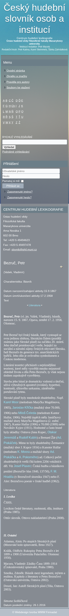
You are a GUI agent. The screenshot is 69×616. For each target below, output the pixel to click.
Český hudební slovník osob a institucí (34, 18)
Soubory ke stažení (18, 87)
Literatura (34, 305)
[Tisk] (61, 267)
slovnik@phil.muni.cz (24, 249)
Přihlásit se (13, 185)
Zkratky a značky (17, 76)
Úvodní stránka (16, 70)
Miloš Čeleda (27, 413)
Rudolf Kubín (28, 437)
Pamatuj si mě (11, 180)
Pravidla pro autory (18, 81)
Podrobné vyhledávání (16, 151)
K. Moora (23, 451)
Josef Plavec (22, 466)
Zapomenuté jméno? (20, 191)
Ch (13, 105)
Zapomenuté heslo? (19, 197)
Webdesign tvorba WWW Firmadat (36, 612)
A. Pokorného (28, 457)
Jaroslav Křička (22, 407)
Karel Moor (11, 402)
